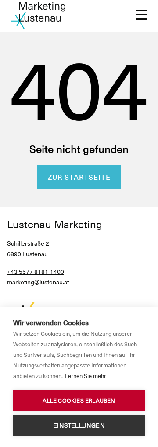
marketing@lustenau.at (38, 282)
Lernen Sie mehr (85, 376)
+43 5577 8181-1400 (35, 272)
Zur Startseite (79, 177)
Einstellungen (79, 425)
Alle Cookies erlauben (79, 400)
